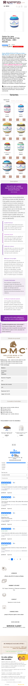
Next (15, 445)
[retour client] (4, 607)
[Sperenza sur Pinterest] (16, 631)
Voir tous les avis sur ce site (15, 460)
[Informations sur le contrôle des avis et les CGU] (21, 457)
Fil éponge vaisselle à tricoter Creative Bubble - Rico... (21, 433)
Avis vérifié (5, 484)
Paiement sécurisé (14, 585)
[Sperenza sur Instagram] (15, 631)
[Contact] (4, 568)
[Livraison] (4, 581)
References (4, 360)
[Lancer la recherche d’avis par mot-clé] (27, 478)
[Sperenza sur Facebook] (13, 631)
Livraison (14, 573)
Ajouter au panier (6, 440)
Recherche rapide (6, 100)
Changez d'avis (14, 611)
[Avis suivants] (20, 559)
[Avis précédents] (9, 559)
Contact (14, 599)
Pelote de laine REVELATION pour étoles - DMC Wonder (6, 433)
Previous (13, 445)
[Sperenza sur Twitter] (11, 631)
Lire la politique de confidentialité (8, 679)
